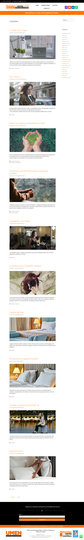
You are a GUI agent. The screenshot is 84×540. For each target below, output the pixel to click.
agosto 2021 (65, 45)
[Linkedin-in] (72, 7)
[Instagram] (66, 7)
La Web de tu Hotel (18, 30)
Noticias (55, 5)
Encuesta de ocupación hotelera (24, 359)
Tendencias (17, 68)
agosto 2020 (65, 67)
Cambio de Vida (17, 312)
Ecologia (12, 162)
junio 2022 (64, 37)
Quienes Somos (45, 5)
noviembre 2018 (66, 77)
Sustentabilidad (18, 162)
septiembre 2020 (66, 65)
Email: (20, 514)
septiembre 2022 (66, 33)
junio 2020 (64, 71)
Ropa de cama (16, 451)
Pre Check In (15, 77)
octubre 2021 (65, 41)
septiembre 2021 (66, 43)
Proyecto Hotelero (14, 212)
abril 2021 (64, 53)
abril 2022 (64, 39)
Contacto (47, 8)
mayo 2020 (65, 73)
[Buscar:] (68, 20)
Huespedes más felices (20, 221)
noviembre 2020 (66, 61)
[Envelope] (69, 7)
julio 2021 (64, 47)
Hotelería (13, 68)
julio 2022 (64, 35)
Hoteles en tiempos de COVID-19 (24, 405)
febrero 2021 (65, 55)
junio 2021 (64, 49)
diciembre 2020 (66, 59)
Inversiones (17, 211)
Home (37, 5)
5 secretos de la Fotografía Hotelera (25, 266)
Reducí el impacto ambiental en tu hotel (27, 123)
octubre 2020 (65, 63)
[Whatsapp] (76, 7)
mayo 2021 (65, 51)
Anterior (12, 497)
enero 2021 (65, 57)
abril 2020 (64, 75)
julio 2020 (64, 69)
